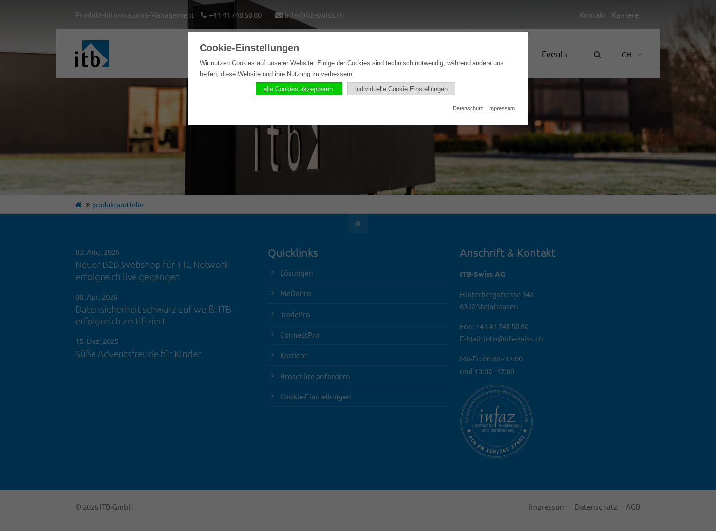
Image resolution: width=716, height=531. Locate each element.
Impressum (501, 108)
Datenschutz (468, 108)
